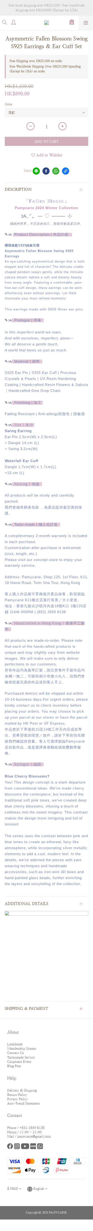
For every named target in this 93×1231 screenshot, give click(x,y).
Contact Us (15, 1053)
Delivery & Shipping (22, 1090)
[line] (36, 171)
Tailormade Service (21, 1057)
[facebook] (46, 171)
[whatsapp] (55, 171)
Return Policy (17, 1095)
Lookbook (15, 1044)
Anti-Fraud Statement (23, 1103)
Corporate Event (19, 1062)
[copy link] (65, 171)
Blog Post (14, 1066)
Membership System (21, 1048)
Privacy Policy (17, 1099)
